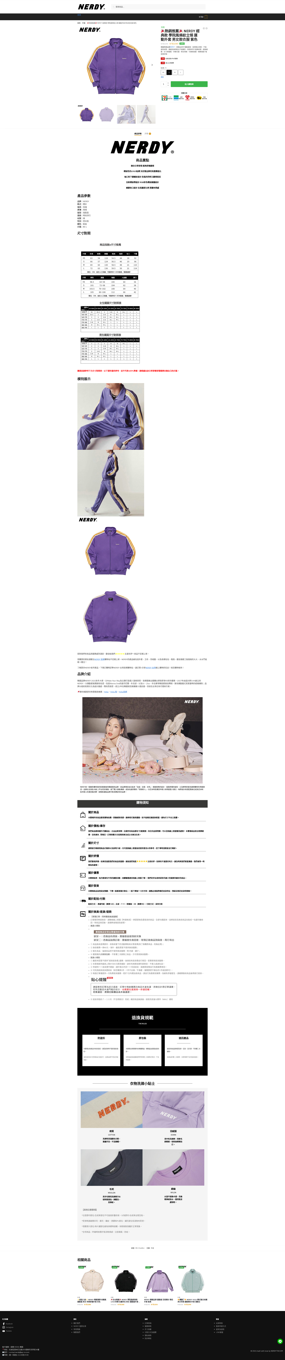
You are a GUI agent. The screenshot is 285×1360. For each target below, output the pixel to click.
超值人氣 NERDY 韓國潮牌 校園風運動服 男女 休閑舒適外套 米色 (91, 1301)
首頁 (78, 23)
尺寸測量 (148, 1329)
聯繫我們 (76, 1332)
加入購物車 (189, 84)
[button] (152, 65)
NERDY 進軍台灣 (79, 1326)
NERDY (172, 47)
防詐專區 (148, 1338)
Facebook (9, 1324)
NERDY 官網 (99, 659)
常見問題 (76, 1329)
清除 (162, 77)
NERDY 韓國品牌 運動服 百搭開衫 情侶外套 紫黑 (158, 1301)
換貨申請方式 (221, 1326)
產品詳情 (137, 133)
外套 (83, 23)
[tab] (137, 131)
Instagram (9, 1327)
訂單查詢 (148, 1323)
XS (163, 72)
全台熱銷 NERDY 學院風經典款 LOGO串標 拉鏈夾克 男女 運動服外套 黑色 (125, 1301)
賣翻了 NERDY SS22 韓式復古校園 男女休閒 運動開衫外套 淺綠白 (192, 1301)
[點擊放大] (116, 65)
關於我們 (76, 1323)
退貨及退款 (220, 1329)
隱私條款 (148, 1335)
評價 (146, 133)
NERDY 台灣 (151, 667)
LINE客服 (219, 1332)
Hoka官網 (123, 692)
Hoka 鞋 (113, 692)
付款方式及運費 (150, 1332)
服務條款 (148, 1326)
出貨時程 (219, 1323)
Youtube (9, 1331)
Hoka (106, 692)
